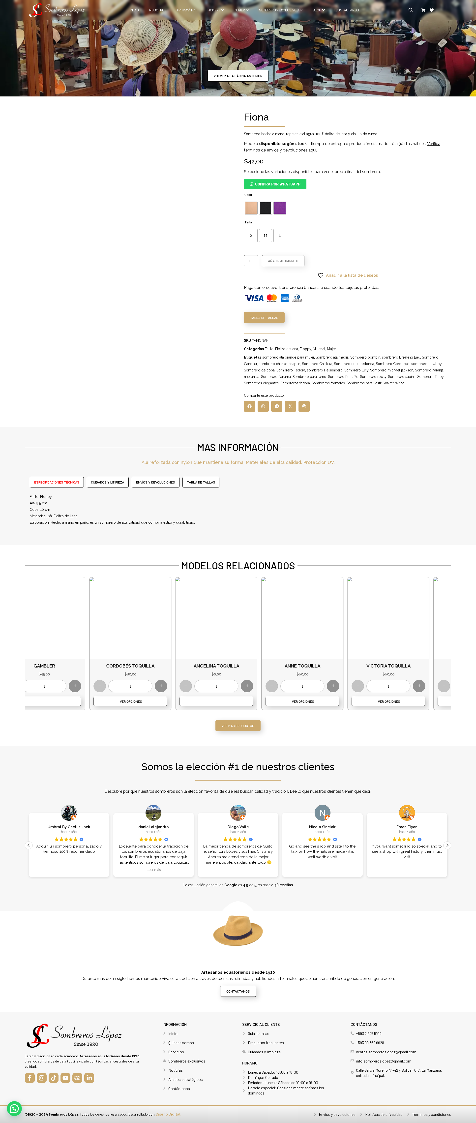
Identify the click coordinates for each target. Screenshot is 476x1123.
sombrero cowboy (426, 364)
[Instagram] (42, 1078)
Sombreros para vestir (364, 383)
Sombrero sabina (402, 377)
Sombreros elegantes (261, 383)
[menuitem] (216, 10)
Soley (410, 665)
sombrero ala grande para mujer (288, 357)
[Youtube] (65, 1078)
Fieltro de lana (286, 349)
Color (248, 194)
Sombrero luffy (356, 370)
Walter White (394, 383)
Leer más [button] (153, 870)
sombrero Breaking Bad (401, 357)
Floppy (305, 349)
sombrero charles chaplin (279, 364)
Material (319, 349)
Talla (248, 222)
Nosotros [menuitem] (158, 10)
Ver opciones (66, 701)
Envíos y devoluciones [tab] (155, 482)
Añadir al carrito (283, 261)
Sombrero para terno (309, 377)
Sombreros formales (328, 383)
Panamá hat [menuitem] (187, 10)
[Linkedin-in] (89, 1078)
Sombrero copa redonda (354, 364)
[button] (275, 184)
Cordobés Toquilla (66, 665)
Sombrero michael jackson (391, 370)
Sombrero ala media (332, 357)
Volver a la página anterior (238, 76)
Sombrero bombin (365, 357)
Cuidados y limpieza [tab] (107, 482)
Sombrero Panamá (276, 377)
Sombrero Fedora (290, 370)
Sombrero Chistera (317, 364)
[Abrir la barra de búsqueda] (410, 10)
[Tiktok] (54, 1078)
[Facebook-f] (30, 1078)
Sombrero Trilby (430, 377)
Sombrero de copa (259, 370)
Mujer (331, 349)
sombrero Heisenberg (325, 370)
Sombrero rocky (373, 377)
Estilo (269, 349)
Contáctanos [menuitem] (347, 10)
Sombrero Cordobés (393, 364)
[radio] (251, 208)
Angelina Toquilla (152, 665)
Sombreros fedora (295, 383)
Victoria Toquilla (324, 665)
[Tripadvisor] (77, 1078)
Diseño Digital (168, 1114)
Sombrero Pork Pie (343, 377)
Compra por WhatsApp (277, 184)
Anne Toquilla (238, 665)
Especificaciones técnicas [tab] (56, 482)
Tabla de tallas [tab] (201, 482)
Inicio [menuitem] (134, 10)
